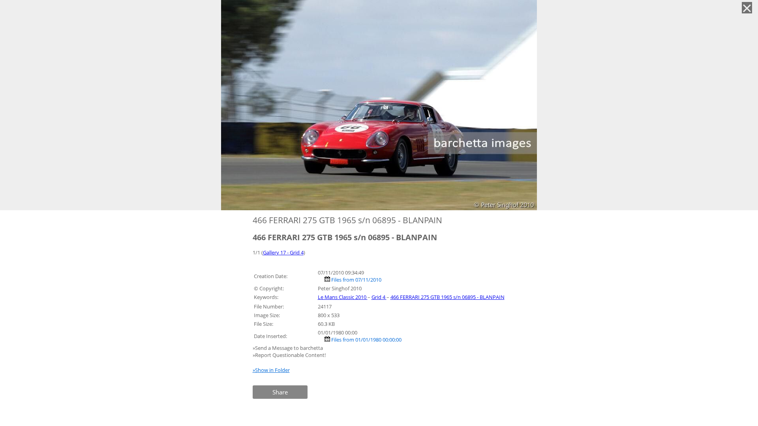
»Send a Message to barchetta (288, 347)
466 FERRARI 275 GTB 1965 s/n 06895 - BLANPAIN (447, 297)
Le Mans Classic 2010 (343, 297)
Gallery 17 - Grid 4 (283, 252)
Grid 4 (379, 297)
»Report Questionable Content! (289, 355)
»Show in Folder (271, 370)
